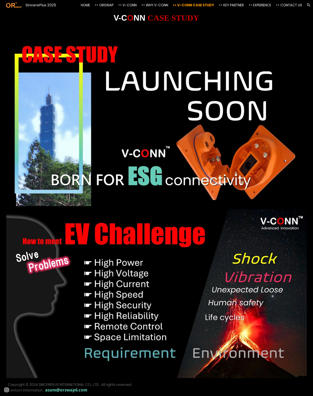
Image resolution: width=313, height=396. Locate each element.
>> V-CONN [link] (127, 5)
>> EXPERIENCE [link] (260, 5)
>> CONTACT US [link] (289, 5)
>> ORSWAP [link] (104, 5)
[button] (308, 5)
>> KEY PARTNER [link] (231, 5)
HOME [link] (85, 5)
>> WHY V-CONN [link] (154, 5)
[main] (156, 18)
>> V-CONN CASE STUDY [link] (193, 5)
